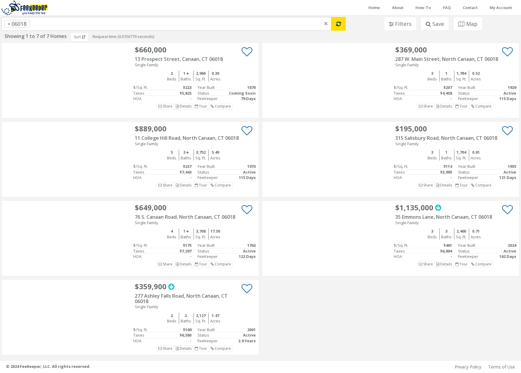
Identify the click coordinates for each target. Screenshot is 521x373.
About (397, 7)
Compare (222, 106)
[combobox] (166, 24)
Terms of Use (501, 367)
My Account (501, 7)
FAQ (447, 7)
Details (185, 106)
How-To (423, 7)
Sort (78, 36)
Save (437, 23)
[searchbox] (43, 23)
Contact (470, 7)
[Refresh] (338, 24)
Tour (202, 106)
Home (374, 7)
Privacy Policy (468, 367)
